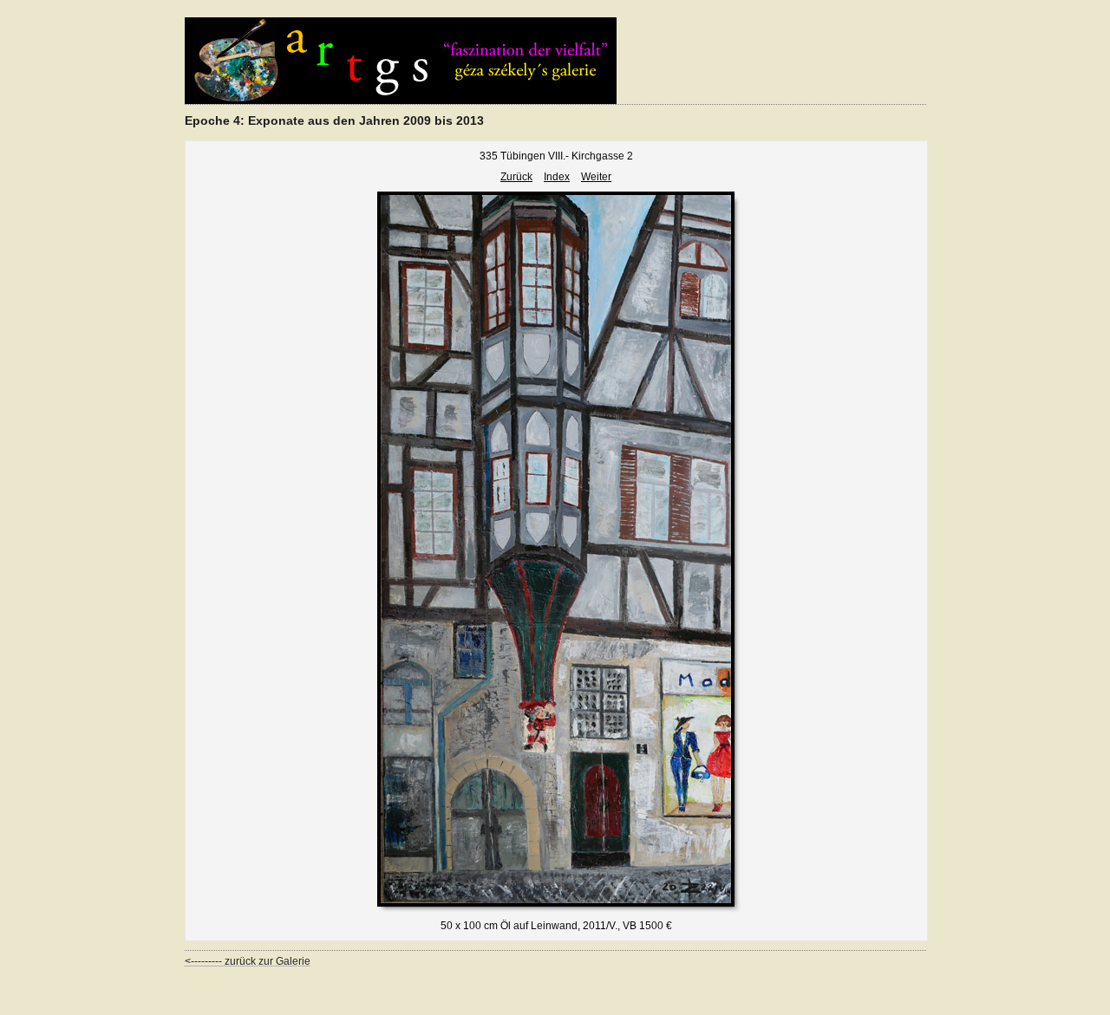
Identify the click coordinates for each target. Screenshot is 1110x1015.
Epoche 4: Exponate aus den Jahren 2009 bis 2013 (334, 120)
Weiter (596, 177)
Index (557, 177)
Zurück (516, 177)
